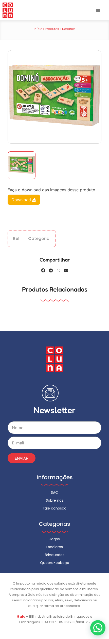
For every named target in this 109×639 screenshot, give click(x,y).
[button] (98, 10)
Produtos (52, 29)
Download (21, 199)
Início (38, 29)
